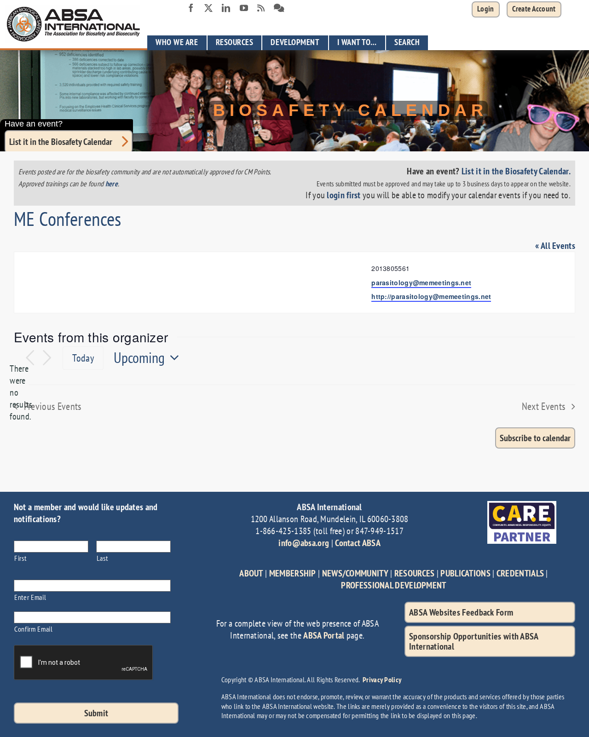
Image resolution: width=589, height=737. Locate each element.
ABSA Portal (323, 635)
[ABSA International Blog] (261, 8)
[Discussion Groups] (279, 8)
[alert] (21, 392)
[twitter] (208, 8)
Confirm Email (33, 628)
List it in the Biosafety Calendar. (516, 171)
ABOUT (251, 573)
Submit (96, 713)
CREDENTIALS (520, 573)
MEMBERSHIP (292, 573)
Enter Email (30, 597)
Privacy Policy (382, 679)
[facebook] (191, 8)
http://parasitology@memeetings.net (431, 296)
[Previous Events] (29, 358)
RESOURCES (414, 573)
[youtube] (244, 8)
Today (83, 357)
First (20, 558)
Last (102, 558)
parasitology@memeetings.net (421, 282)
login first (343, 195)
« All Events (555, 246)
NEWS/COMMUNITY (355, 573)
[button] (534, 9)
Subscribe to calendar (535, 438)
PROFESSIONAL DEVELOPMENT (393, 585)
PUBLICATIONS (465, 573)
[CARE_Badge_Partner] (521, 506)
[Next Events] (46, 358)
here (111, 183)
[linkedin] (226, 8)
